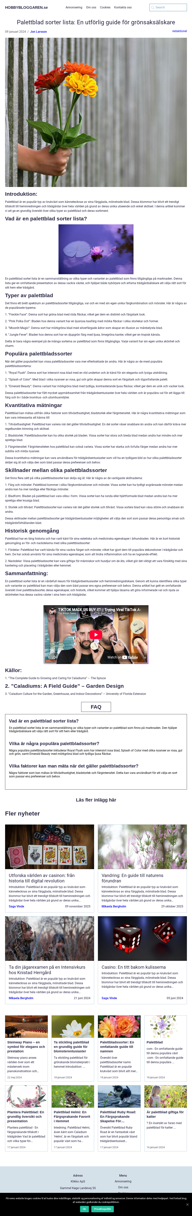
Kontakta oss (123, 7)
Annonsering (74, 7)
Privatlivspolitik (102, 1209)
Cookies (105, 7)
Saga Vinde (16, 906)
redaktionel (179, 31)
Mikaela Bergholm (114, 906)
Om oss (91, 7)
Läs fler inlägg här (96, 799)
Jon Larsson (38, 31)
